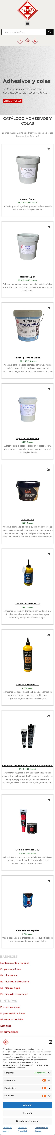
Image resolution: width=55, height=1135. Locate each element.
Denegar (27, 1113)
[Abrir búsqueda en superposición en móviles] (27, 32)
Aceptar (27, 1105)
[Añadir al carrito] (48, 389)
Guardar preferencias (27, 1121)
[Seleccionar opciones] (48, 149)
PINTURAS (8, 1001)
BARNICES (8, 956)
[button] (50, 1042)
